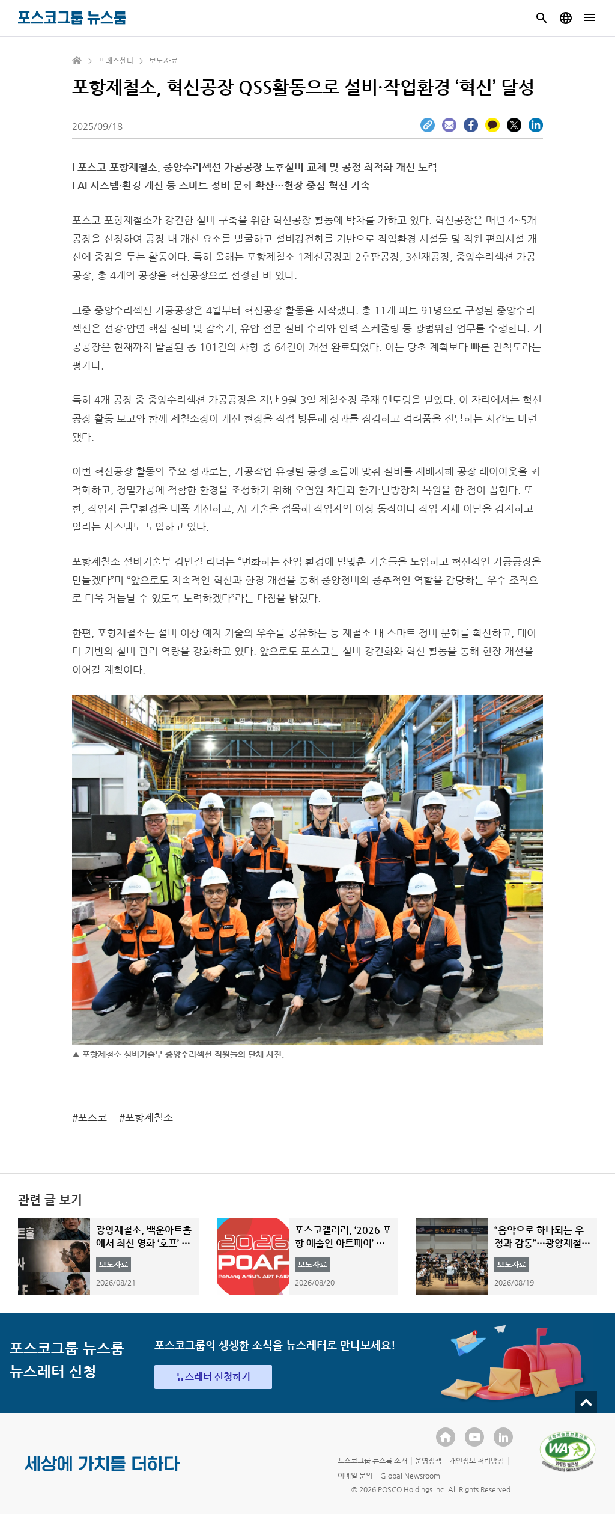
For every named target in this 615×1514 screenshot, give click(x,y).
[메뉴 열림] (590, 18)
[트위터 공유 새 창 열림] (514, 125)
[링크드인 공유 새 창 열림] (536, 125)
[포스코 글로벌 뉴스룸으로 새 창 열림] (566, 18)
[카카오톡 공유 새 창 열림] (492, 125)
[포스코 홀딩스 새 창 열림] (445, 1437)
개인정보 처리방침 (476, 1460)
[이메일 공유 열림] (449, 125)
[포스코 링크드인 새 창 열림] (503, 1437)
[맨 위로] (586, 1402)
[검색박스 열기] (542, 18)
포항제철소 (149, 1117)
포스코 (92, 1117)
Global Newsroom (410, 1475)
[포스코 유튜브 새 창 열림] (474, 1437)
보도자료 (163, 60)
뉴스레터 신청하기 (213, 1376)
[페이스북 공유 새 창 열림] (471, 125)
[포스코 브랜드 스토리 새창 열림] (102, 1473)
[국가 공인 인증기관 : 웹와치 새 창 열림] (567, 1451)
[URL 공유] (427, 125)
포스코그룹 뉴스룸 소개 (372, 1460)
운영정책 (428, 1460)
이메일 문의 (355, 1475)
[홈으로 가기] (77, 61)
